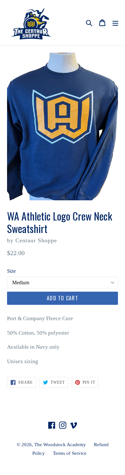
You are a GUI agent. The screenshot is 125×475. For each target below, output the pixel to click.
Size (11, 271)
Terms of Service (70, 453)
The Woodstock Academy (60, 444)
